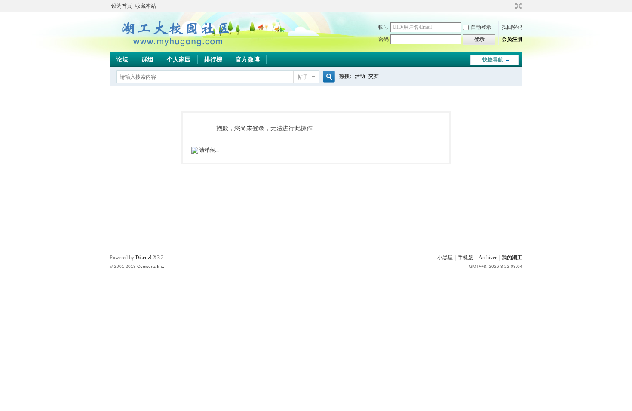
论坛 (122, 59)
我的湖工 (512, 258)
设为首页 (121, 6)
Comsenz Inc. (150, 266)
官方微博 (248, 59)
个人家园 (179, 59)
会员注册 (512, 39)
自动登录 (481, 27)
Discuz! (143, 258)
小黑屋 (445, 258)
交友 (373, 76)
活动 (360, 76)
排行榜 (213, 59)
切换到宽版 (517, 6)
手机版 (465, 258)
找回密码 (512, 27)
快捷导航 (492, 60)
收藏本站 (145, 6)
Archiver (488, 258)
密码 (383, 39)
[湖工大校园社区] (174, 47)
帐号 (383, 27)
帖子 (303, 77)
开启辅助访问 (510, 6)
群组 (147, 59)
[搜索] (327, 77)
